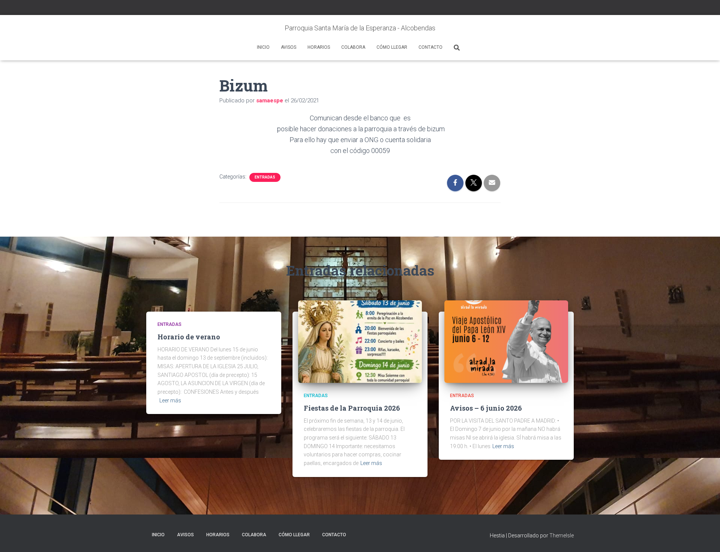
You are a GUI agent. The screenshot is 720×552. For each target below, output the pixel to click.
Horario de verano (189, 336)
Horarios (319, 47)
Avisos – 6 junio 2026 (486, 408)
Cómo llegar (391, 47)
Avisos (288, 47)
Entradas (265, 177)
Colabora (353, 47)
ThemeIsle (561, 535)
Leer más (170, 401)
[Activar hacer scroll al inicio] (705, 537)
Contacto (430, 47)
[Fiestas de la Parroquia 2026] (360, 341)
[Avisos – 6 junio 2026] (506, 341)
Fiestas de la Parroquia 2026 (352, 408)
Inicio (263, 47)
